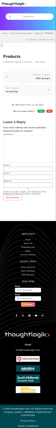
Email (7, 173)
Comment (9, 134)
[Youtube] (36, 315)
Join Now (28, 305)
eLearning (12, 90)
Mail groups (41, 77)
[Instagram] (42, 315)
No (49, 111)
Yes (41, 111)
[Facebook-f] (16, 315)
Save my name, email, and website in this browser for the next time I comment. (25, 193)
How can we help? (35, 105)
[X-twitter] (23, 315)
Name (7, 165)
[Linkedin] (29, 315)
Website (7, 181)
